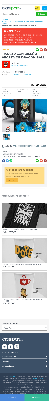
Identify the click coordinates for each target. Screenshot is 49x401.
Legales (5, 361)
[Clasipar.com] (11, 8)
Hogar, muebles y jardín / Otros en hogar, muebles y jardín (22, 22)
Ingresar (13, 180)
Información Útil (9, 357)
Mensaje (37, 397)
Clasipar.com (12, 376)
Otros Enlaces (8, 366)
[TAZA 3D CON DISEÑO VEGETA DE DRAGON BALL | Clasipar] (6, 135)
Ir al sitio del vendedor (18, 66)
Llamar (13, 397)
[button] (37, 8)
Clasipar (5, 19)
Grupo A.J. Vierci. (38, 378)
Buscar (42, 14)
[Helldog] (6, 64)
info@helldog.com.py (22, 75)
